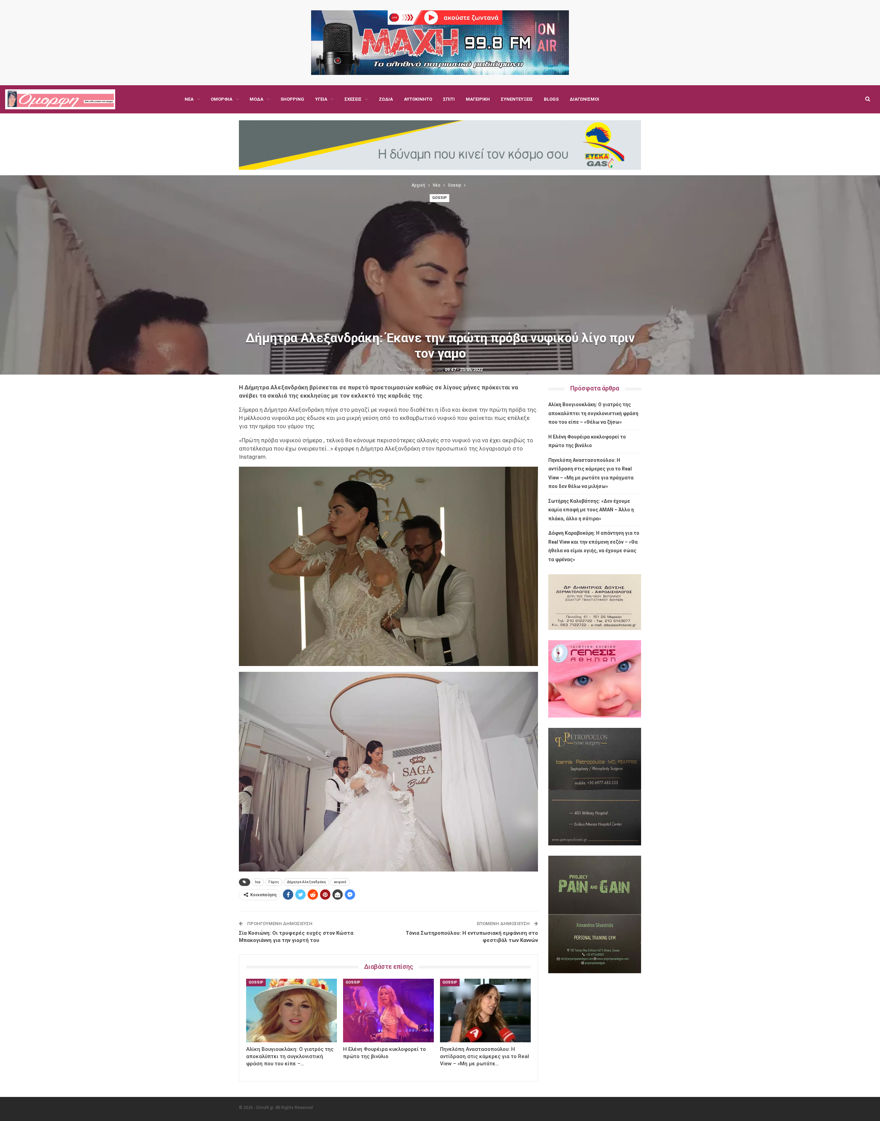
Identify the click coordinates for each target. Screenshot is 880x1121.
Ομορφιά (221, 99)
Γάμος (273, 882)
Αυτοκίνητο (418, 99)
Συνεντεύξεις (517, 99)
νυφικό (340, 882)
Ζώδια (386, 99)
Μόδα (256, 99)
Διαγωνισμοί (584, 99)
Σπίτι (449, 99)
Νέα (189, 99)
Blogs (551, 99)
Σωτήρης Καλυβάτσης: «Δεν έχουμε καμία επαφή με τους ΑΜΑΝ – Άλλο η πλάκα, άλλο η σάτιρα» (591, 509)
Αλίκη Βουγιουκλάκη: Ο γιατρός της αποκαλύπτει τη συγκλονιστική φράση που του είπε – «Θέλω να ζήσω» (593, 413)
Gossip (439, 198)
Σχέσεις (353, 99)
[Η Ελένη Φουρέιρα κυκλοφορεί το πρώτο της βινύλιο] (388, 1010)
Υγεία (321, 99)
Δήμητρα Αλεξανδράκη (306, 882)
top (258, 882)
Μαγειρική (478, 99)
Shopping (292, 99)
